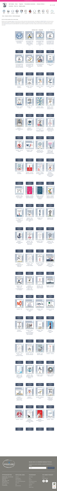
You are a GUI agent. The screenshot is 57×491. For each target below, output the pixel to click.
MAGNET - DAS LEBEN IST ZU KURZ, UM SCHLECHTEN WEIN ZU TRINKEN (19, 287)
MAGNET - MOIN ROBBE (50, 65)
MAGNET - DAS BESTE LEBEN (40, 354)
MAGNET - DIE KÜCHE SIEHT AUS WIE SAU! (50, 242)
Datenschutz (17, 482)
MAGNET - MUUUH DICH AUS (29, 87)
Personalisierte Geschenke (33, 481)
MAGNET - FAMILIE (50, 353)
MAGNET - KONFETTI (19, 87)
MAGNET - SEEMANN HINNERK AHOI (19, 129)
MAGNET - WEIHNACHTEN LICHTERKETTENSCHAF (29, 421)
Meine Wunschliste (18, 485)
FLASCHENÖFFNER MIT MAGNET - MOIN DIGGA (40, 65)
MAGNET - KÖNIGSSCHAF (30, 398)
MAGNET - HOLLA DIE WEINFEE (40, 242)
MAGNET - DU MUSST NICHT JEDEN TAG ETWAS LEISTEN (50, 265)
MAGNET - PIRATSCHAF (19, 331)
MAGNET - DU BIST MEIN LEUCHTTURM (29, 173)
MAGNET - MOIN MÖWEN (40, 331)
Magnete (13, 21)
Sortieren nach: (35, 29)
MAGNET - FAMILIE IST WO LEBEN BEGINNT (39, 264)
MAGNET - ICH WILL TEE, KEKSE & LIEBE (29, 310)
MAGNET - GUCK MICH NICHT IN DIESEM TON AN (50, 107)
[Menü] (55, 482)
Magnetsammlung (7, 23)
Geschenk (32, 22)
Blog (16, 484)
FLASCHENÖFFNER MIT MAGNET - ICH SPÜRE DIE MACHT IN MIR (29, 66)
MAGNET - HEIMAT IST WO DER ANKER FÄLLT (40, 173)
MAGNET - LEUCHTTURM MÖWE (50, 331)
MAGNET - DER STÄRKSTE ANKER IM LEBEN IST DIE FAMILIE (29, 376)
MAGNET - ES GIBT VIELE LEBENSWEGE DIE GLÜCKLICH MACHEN (19, 220)
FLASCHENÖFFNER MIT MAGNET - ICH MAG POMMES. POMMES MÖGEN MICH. (29, 43)
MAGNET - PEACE (19, 419)
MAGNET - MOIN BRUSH (40, 310)
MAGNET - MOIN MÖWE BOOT (30, 151)
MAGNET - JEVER (50, 419)
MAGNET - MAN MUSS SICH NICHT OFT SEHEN (19, 196)
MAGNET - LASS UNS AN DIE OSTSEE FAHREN (29, 264)
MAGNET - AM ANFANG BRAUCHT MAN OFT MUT (40, 151)
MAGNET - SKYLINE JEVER (50, 310)
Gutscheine (30, 484)
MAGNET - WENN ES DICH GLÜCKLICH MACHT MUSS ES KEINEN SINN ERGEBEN (29, 332)
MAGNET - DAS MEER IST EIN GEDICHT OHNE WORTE (19, 376)
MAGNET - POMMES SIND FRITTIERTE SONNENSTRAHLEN (50, 196)
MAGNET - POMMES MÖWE (40, 398)
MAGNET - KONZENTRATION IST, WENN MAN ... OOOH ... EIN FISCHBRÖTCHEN (29, 287)
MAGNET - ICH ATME (29, 107)
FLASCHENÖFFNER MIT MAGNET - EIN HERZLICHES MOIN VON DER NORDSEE (19, 66)
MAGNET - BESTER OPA (50, 87)
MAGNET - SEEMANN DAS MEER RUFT (30, 129)
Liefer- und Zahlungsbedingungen (20, 481)
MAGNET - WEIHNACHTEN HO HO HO (40, 420)
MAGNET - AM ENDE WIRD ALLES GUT (50, 286)
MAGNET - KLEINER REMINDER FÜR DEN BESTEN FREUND (40, 197)
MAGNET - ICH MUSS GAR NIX (50, 219)
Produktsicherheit (18, 478)
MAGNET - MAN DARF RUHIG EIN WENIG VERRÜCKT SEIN (29, 220)
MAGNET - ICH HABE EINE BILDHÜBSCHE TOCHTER (50, 399)
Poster (30, 478)
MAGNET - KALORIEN (19, 173)
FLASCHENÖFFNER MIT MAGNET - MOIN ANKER (19, 42)
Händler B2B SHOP (45, 478)
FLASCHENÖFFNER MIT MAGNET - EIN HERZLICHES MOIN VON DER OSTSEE (50, 42)
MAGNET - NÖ (19, 309)
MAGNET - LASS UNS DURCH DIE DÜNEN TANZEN (40, 286)
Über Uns (30, 485)
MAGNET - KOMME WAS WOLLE (50, 375)
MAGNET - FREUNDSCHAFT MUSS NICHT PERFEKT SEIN (19, 399)
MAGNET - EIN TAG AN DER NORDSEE (29, 354)
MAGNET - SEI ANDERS (40, 219)
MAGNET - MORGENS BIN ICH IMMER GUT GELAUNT (19, 265)
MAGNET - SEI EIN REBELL (19, 151)
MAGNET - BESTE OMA (40, 87)
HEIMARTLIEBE (43, 21)
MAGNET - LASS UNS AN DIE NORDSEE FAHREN (19, 354)
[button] (16, 4)
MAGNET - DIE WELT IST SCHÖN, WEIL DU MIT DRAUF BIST (29, 243)
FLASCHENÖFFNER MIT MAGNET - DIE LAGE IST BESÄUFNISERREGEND (40, 43)
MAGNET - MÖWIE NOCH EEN (19, 107)
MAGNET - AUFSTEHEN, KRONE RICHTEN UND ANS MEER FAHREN (50, 174)
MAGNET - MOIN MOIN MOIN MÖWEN (40, 107)
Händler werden (31, 487)
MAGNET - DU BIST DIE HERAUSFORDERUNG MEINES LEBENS (40, 130)
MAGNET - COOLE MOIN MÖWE (39, 375)
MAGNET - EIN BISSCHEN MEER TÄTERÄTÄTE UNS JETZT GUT (50, 130)
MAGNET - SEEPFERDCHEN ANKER (19, 242)
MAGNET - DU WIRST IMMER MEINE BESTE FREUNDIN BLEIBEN (50, 152)
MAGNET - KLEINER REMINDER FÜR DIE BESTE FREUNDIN (29, 196)
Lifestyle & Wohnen (31, 482)
